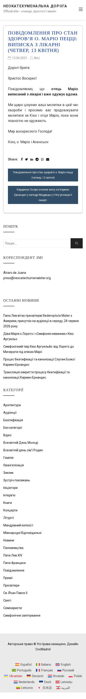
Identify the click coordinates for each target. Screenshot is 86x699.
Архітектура (12, 405)
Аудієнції (10, 412)
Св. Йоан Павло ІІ (15, 593)
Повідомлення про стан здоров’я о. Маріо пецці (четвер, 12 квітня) (43, 175)
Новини (8, 540)
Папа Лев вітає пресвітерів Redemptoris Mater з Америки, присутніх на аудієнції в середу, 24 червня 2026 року (41, 321)
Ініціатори (10, 487)
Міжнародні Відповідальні (22, 533)
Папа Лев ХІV (12, 555)
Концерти (10, 510)
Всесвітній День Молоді (20, 442)
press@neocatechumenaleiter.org (27, 278)
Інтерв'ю (9, 495)
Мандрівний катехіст (18, 525)
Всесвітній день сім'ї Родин (23, 450)
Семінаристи (12, 608)
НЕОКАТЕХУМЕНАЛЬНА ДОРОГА (35, 6)
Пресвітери (11, 585)
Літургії (8, 518)
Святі (7, 600)
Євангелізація (13, 465)
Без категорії (12, 427)
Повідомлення (13, 570)
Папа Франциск (14, 563)
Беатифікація (13, 420)
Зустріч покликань (16, 480)
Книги (7, 503)
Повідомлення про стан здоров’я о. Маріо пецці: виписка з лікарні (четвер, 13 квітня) (43, 41)
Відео (7, 435)
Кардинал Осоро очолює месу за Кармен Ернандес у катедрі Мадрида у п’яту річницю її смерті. (43, 195)
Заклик (8, 472)
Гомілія (8, 457)
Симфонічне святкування (21, 615)
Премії (8, 578)
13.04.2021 (19, 58)
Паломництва (13, 548)
